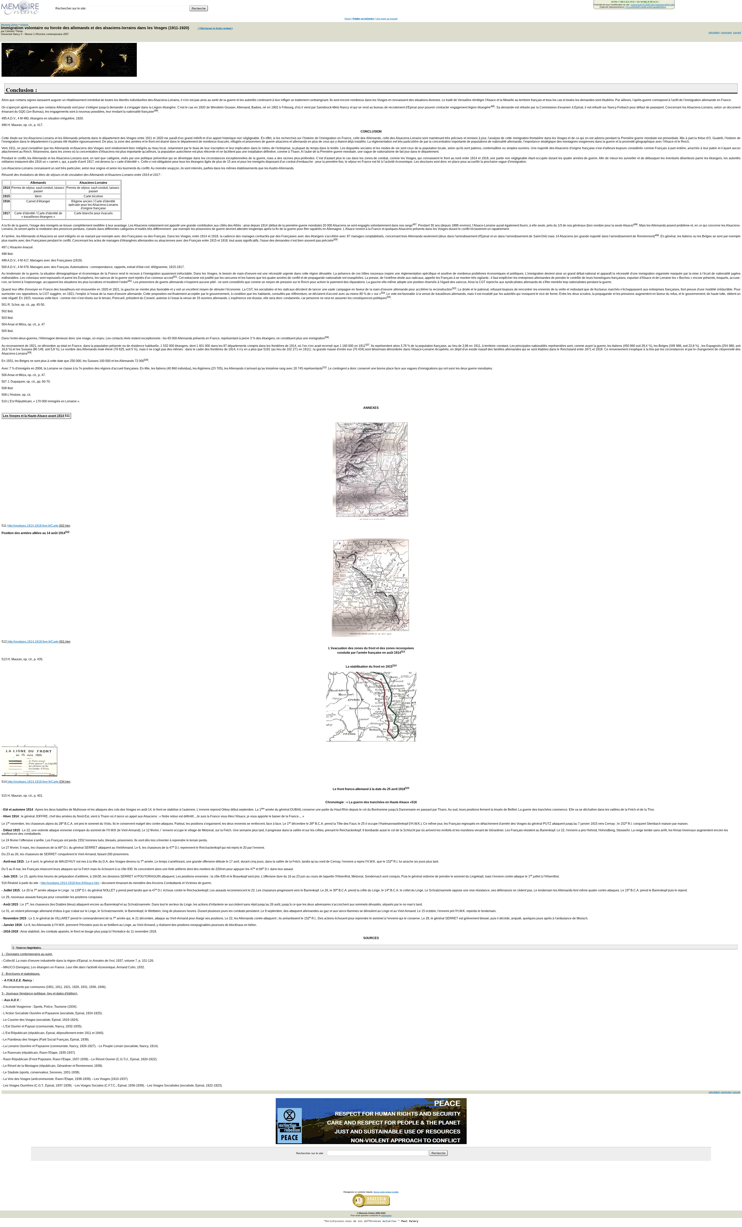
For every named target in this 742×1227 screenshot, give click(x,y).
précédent (714, 32)
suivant (737, 32)
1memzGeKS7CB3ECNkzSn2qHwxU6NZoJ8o (652, 4)
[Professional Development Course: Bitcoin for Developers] (69, 75)
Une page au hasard (386, 18)
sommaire (726, 32)
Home (348, 18)
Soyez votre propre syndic (386, 1192)
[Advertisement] (371, 1171)
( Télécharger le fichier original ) (215, 28)
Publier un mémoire (363, 18)
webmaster (386, 1215)
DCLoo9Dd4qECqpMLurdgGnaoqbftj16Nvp (646, 7)
